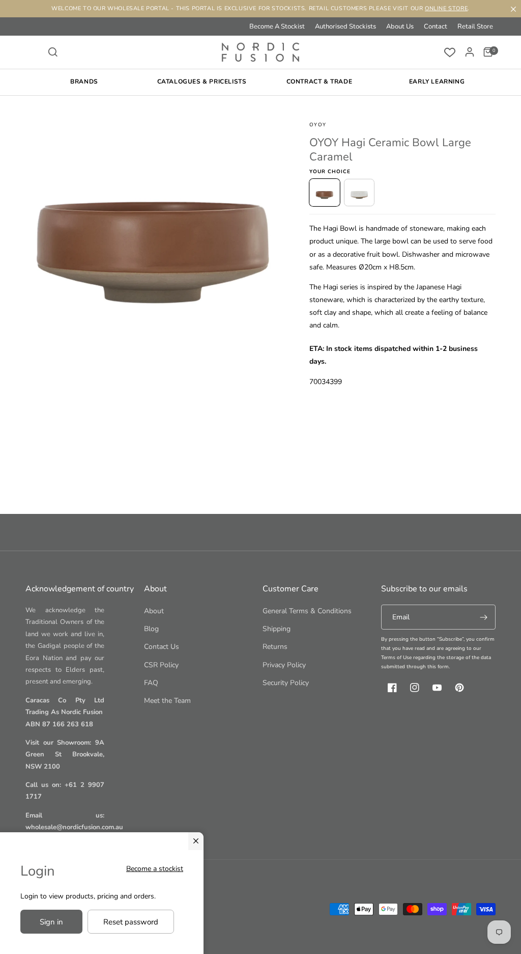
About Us (400, 26)
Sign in (51, 922)
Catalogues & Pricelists (202, 81)
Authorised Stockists (345, 26)
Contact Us (161, 646)
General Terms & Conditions (307, 611)
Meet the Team (167, 700)
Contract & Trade (319, 81)
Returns (275, 646)
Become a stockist (154, 869)
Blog (151, 629)
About (154, 611)
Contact (435, 26)
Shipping (277, 629)
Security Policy (286, 683)
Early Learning (437, 81)
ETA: (316, 348)
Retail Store (475, 26)
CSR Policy (161, 665)
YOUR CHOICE (330, 171)
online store (446, 8)
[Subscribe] (483, 617)
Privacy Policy (284, 665)
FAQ (151, 683)
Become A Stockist (277, 26)
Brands (84, 81)
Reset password (130, 922)
